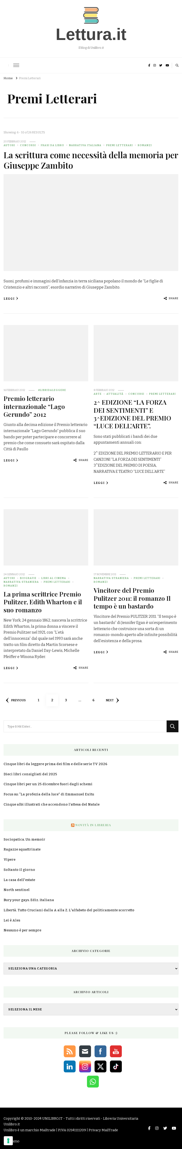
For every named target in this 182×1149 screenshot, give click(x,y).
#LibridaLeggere (52, 390)
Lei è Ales (12, 920)
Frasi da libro (52, 145)
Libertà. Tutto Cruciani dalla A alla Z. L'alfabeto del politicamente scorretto (69, 910)
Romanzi (145, 145)
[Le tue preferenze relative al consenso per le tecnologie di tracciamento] (8, 1140)
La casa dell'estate (19, 880)
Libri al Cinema (53, 578)
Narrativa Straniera (21, 581)
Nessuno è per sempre (22, 930)
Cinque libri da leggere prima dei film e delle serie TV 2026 (55, 764)
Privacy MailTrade (103, 1130)
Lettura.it (91, 34)
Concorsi (28, 145)
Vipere (9, 860)
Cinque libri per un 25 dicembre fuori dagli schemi (48, 784)
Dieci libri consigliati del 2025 (30, 774)
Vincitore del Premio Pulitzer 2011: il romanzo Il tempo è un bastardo (132, 598)
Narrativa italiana (85, 145)
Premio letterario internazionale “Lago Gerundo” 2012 (34, 406)
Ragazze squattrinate (22, 849)
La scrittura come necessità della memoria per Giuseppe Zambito (91, 160)
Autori (9, 145)
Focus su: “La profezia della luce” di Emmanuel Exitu (49, 794)
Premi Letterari (119, 145)
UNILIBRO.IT (52, 1119)
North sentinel (17, 890)
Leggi (9, 298)
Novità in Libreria (93, 825)
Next (110, 700)
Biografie (28, 578)
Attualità (114, 393)
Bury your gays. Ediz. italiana (29, 900)
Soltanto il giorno (19, 870)
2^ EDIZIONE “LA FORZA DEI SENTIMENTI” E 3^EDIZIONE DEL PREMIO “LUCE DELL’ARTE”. (132, 414)
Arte (98, 393)
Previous (18, 700)
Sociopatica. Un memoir (24, 840)
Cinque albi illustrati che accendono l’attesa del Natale (52, 805)
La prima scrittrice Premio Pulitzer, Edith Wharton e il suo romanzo (43, 602)
